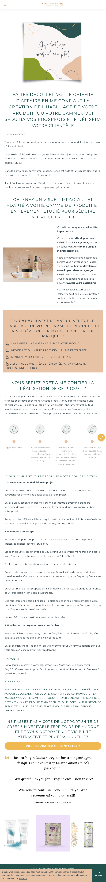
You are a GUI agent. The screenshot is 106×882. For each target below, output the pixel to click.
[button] (101, 437)
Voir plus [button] (23, 878)
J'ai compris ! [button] (98, 875)
